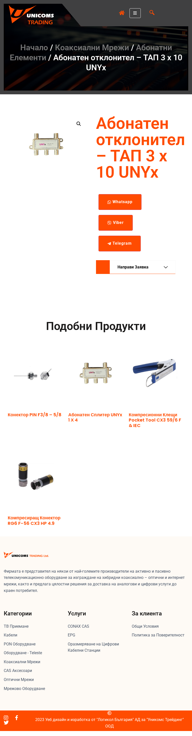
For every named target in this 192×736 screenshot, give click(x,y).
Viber (118, 222)
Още (12, 424)
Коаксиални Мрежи (92, 47)
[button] (152, 13)
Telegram (121, 243)
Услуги (77, 613)
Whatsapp (121, 201)
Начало (34, 47)
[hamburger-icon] (135, 13)
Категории (18, 613)
